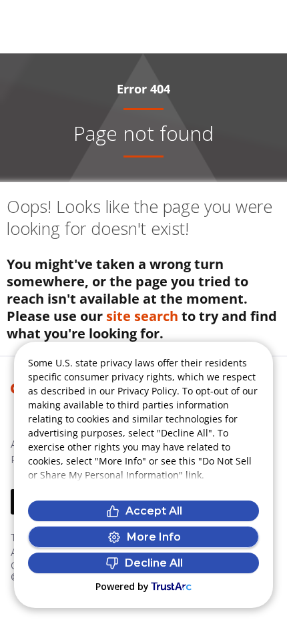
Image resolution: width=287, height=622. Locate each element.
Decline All (154, 563)
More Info (154, 537)
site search (142, 316)
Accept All (153, 511)
